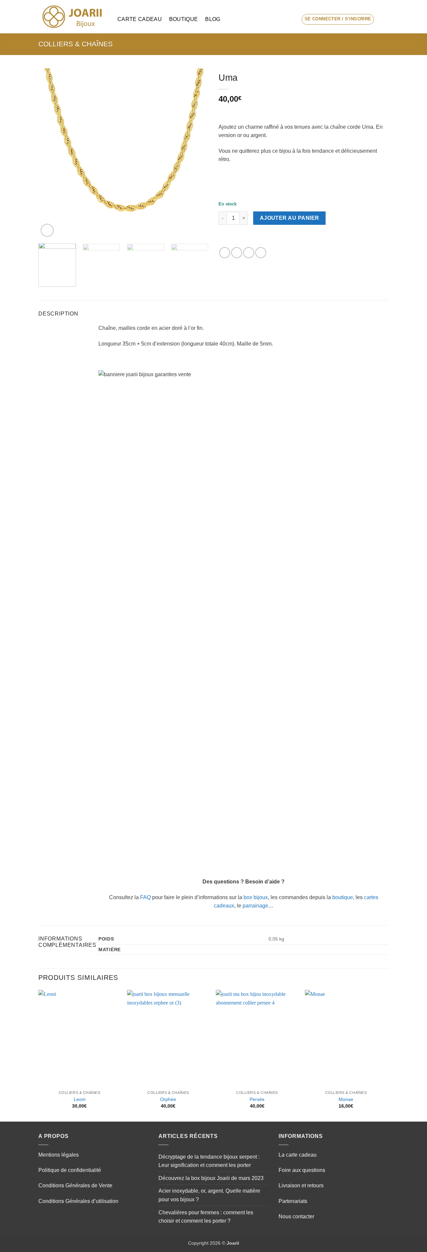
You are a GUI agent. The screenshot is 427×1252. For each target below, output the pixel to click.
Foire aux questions (302, 1170)
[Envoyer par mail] (248, 252)
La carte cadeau (298, 1155)
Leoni (79, 1099)
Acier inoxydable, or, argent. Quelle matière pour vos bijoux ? (209, 1195)
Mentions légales (58, 1155)
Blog (212, 19)
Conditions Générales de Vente (75, 1185)
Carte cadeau (139, 19)
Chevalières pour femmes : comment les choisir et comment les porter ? (205, 1217)
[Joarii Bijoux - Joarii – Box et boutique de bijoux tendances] (72, 16)
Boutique (183, 19)
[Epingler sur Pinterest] (260, 252)
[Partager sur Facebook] (224, 252)
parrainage (255, 905)
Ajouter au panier (289, 218)
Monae (346, 1099)
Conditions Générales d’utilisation (78, 1201)
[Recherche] (290, 19)
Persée (257, 1099)
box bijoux (256, 897)
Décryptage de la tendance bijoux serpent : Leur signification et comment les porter (209, 1161)
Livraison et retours (301, 1185)
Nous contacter (296, 1216)
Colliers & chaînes (75, 44)
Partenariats (293, 1201)
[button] (338, 19)
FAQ (145, 897)
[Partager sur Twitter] (236, 252)
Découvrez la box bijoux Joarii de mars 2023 (211, 1178)
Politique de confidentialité (69, 1170)
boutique (342, 897)
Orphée (168, 1099)
